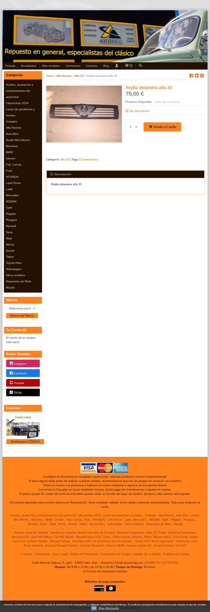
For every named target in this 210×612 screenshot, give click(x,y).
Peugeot (11, 219)
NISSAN (11, 201)
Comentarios (89, 159)
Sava (9, 232)
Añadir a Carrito (164, 127)
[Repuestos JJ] (105, 36)
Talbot (10, 256)
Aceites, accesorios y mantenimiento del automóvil (19, 91)
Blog (106, 65)
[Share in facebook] (191, 75)
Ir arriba (26, 554)
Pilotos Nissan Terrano (127, 536)
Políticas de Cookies (176, 554)
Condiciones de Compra (115, 554)
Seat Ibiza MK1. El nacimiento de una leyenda (102, 541)
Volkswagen (13, 269)
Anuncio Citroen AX (139, 545)
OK (94, 608)
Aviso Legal (59, 554)
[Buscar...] (140, 65)
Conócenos (73, 65)
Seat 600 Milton (41, 536)
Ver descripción (139, 110)
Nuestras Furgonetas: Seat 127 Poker (141, 532)
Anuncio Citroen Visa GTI (170, 545)
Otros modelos (15, 275)
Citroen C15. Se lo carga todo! (153, 541)
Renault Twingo (60, 541)
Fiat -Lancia (13, 164)
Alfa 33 (64, 159)
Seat (9, 238)
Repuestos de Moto (18, 281)
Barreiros (12, 146)
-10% (33, 429)
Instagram (20, 363)
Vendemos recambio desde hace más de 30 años (82, 532)
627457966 (170, 562)
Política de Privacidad (84, 554)
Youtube (19, 383)
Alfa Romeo (13, 127)
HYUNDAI (12, 176)
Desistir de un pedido (147, 554)
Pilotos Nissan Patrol (157, 536)
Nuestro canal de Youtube (31, 532)
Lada (9, 189)
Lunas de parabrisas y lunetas (20, 112)
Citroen (10, 158)
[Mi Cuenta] (117, 65)
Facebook (20, 373)
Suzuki (10, 250)
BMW (9, 152)
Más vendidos (51, 65)
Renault (11, 226)
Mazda (10, 287)
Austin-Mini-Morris (18, 140)
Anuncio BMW (115, 545)
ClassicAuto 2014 (17, 103)
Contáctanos (42, 554)
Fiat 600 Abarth (64, 536)
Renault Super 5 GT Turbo (93, 536)
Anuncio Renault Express (61, 545)
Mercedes (12, 195)
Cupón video (23, 417)
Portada (10, 65)
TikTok (18, 392)
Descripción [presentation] (62, 174)
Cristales (11, 121)
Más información (109, 608)
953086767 (153, 562)
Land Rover (13, 183)
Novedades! (29, 65)
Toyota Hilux (14, 263)
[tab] (60, 174)
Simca (10, 244)
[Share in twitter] (196, 75)
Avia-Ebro (12, 133)
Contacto (92, 65)
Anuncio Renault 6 (92, 545)
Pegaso (11, 213)
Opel (9, 207)
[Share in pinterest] (202, 75)
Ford (9, 170)
